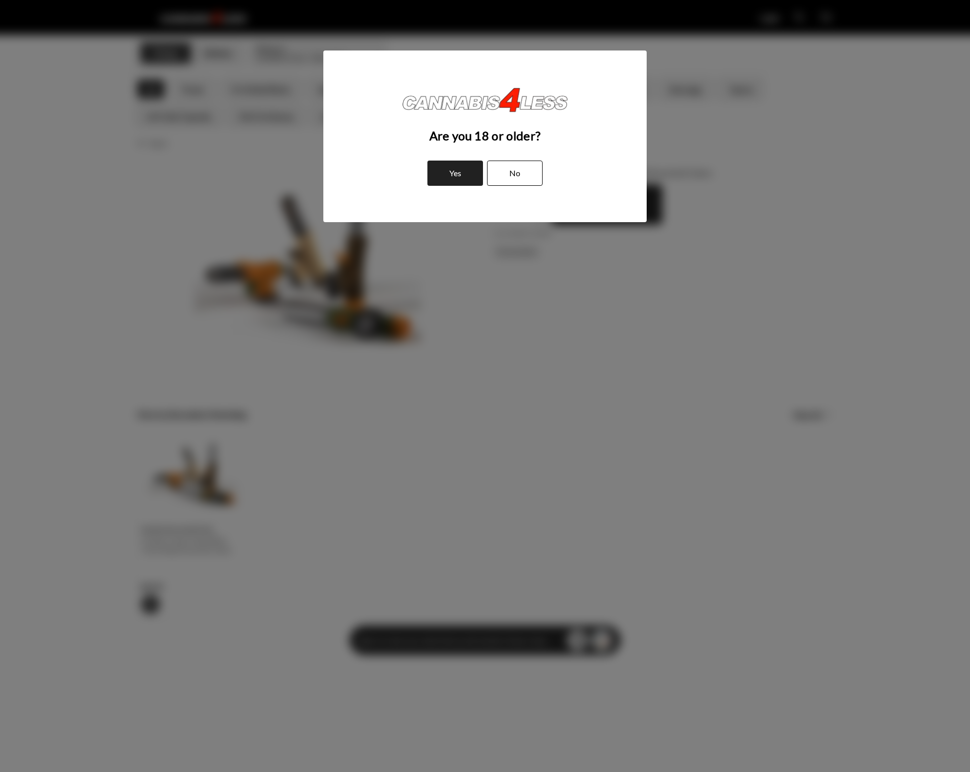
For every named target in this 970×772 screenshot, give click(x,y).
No (514, 173)
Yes (455, 173)
